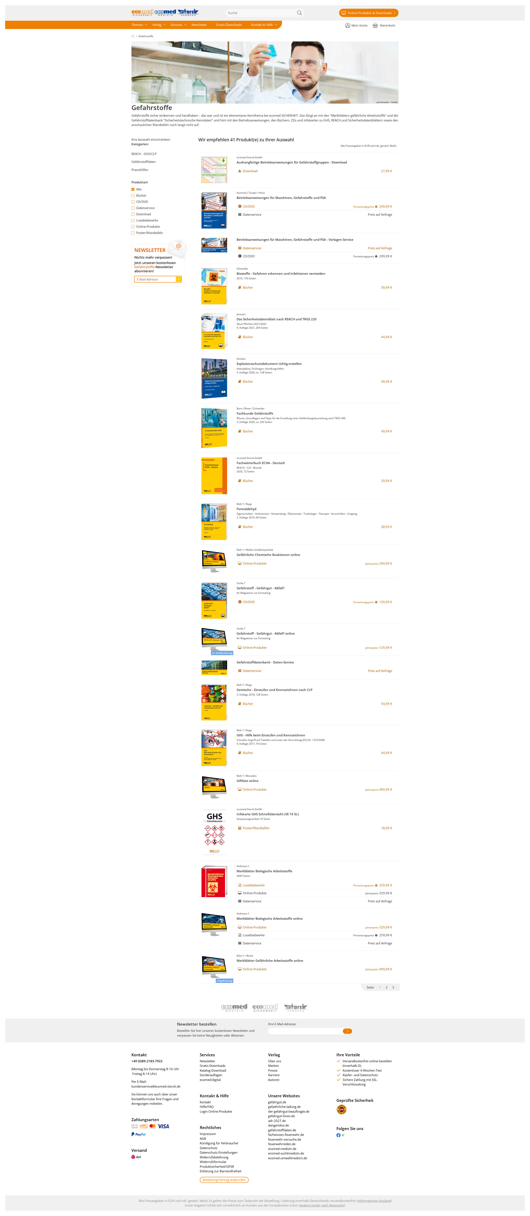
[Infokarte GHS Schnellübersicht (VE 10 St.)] (214, 832)
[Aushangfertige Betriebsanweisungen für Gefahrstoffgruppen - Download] (214, 170)
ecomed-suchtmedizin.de (286, 1153)
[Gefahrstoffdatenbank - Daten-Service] (214, 668)
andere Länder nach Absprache (322, 1205)
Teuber (253, 193)
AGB (203, 1138)
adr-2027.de (277, 1121)
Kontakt (205, 1102)
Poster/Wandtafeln (149, 233)
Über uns (274, 1061)
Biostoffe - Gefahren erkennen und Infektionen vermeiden (281, 273)
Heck (262, 193)
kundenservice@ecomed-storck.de (155, 1086)
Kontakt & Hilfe (262, 25)
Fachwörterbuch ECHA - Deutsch (261, 463)
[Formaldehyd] (214, 521)
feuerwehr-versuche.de (284, 1139)
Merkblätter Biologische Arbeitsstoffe (264, 871)
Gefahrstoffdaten (143, 162)
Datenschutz (208, 1148)
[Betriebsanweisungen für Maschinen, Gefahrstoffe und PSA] (214, 210)
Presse (272, 1070)
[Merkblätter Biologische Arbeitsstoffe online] (214, 925)
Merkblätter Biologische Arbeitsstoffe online (270, 918)
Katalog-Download (213, 1070)
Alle (138, 189)
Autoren (273, 1080)
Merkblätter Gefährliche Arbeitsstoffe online (270, 960)
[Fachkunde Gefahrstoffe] (214, 428)
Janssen (241, 314)
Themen (137, 25)
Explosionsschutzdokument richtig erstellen (269, 364)
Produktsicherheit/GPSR (217, 1166)
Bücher (141, 195)
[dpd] (136, 1156)
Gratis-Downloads (229, 25)
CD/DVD (142, 202)
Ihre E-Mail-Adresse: (282, 1024)
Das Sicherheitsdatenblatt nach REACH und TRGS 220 (277, 319)
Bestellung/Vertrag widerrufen (224, 1180)
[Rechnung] (134, 1126)
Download (143, 214)
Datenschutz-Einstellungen (218, 1152)
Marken (273, 1066)
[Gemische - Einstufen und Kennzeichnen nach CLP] (214, 702)
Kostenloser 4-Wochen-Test (362, 1070)
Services (176, 25)
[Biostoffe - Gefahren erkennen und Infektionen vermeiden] (214, 286)
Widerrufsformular (213, 1162)
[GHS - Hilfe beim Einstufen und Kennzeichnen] (214, 748)
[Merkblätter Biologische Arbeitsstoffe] (214, 881)
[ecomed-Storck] (165, 13)
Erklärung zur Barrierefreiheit (220, 1171)
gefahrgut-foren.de (281, 1116)
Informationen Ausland (374, 1201)
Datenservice (145, 208)
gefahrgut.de (277, 1102)
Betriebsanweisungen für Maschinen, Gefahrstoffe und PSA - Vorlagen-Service (295, 239)
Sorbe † (241, 583)
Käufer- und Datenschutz (360, 1075)
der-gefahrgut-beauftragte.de (288, 1111)
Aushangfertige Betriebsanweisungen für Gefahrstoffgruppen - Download (292, 162)
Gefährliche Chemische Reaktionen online (268, 555)
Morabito (251, 776)
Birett (250, 955)
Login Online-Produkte (216, 1111)
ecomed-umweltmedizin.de (287, 1158)
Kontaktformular (143, 1099)
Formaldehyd (246, 509)
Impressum (208, 1134)
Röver (247, 408)
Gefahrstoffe (146, 36)
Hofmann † (243, 866)
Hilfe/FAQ (207, 1107)
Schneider (242, 268)
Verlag (156, 25)
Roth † (240, 504)
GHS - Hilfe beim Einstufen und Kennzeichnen (271, 735)
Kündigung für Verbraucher (219, 1143)
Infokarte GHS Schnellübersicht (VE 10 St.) (268, 814)
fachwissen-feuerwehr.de (286, 1135)
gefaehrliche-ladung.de (284, 1107)
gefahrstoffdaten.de (282, 1130)
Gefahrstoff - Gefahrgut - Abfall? (260, 588)
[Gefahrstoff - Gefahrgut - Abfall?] (214, 600)
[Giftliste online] (214, 787)
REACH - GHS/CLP (144, 154)
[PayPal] (138, 1134)
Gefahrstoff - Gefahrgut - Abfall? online (266, 633)
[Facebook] (338, 1135)
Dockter (241, 359)
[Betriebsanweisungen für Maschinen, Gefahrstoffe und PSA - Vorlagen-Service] (214, 245)
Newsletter (199, 25)
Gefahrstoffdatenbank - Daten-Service (265, 662)
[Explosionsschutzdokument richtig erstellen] (214, 378)
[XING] (343, 1135)
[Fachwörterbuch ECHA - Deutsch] (214, 476)
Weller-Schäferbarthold (259, 550)
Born (239, 408)
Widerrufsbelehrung (214, 1157)
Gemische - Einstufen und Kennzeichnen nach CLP (274, 690)
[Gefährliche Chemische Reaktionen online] (214, 561)
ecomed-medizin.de (282, 1149)
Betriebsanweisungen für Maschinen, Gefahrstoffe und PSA (281, 198)
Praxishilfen (139, 170)
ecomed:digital (210, 1080)
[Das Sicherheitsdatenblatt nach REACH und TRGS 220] (214, 331)
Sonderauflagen (211, 1075)
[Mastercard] (152, 1126)
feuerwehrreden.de (281, 1144)
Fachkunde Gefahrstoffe (255, 413)
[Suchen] (300, 13)
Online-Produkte (148, 226)
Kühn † (241, 955)
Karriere (273, 1075)
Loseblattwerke (147, 220)
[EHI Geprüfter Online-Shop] (341, 1109)
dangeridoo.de (278, 1125)
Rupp (249, 504)
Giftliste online (248, 781)
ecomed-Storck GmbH (249, 157)
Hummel (242, 193)
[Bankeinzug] (144, 1126)
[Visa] (163, 1126)
